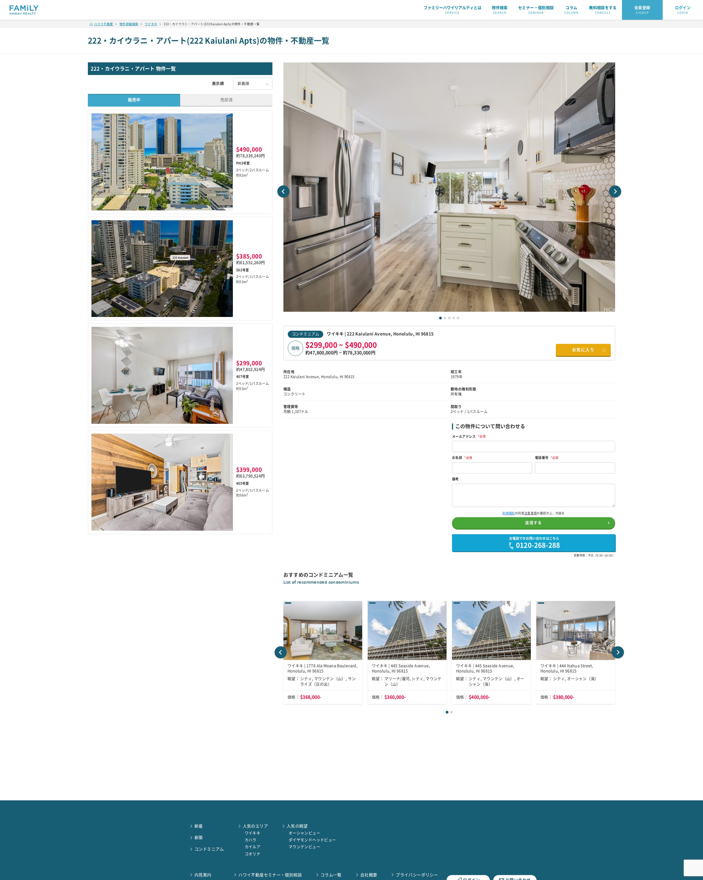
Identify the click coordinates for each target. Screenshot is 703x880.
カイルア (253, 847)
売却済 (226, 100)
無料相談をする (603, 10)
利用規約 (508, 513)
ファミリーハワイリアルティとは (452, 10)
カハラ (250, 840)
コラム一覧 (331, 875)
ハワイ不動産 (103, 24)
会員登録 (642, 10)
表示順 (218, 83)
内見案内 (202, 875)
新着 (198, 826)
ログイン (683, 10)
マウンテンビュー (304, 847)
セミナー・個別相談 (536, 10)
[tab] (440, 318)
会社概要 (368, 875)
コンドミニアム (305, 334)
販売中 (134, 100)
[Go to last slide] (283, 191)
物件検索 (500, 10)
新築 (198, 838)
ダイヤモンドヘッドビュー (312, 840)
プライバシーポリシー (417, 875)
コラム (571, 10)
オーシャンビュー (304, 833)
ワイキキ (151, 24)
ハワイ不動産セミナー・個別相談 (270, 875)
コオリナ (253, 854)
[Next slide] (615, 191)
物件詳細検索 (128, 24)
